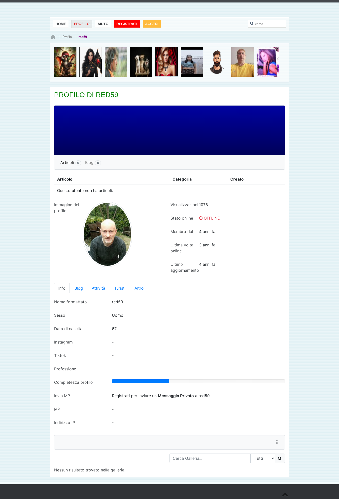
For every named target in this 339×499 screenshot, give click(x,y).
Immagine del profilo (66, 207)
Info (62, 288)
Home (53, 37)
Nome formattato (70, 301)
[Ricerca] (280, 458)
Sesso (59, 315)
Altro (139, 288)
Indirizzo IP (64, 422)
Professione (65, 368)
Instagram (63, 342)
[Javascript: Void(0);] (277, 442)
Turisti (120, 288)
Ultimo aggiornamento (184, 267)
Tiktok (60, 355)
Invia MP (62, 395)
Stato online (181, 218)
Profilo (67, 37)
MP (57, 409)
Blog (92, 162)
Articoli (69, 162)
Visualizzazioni (184, 204)
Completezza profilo (73, 382)
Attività (98, 288)
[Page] (285, 495)
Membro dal (181, 231)
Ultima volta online (181, 247)
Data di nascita (68, 328)
